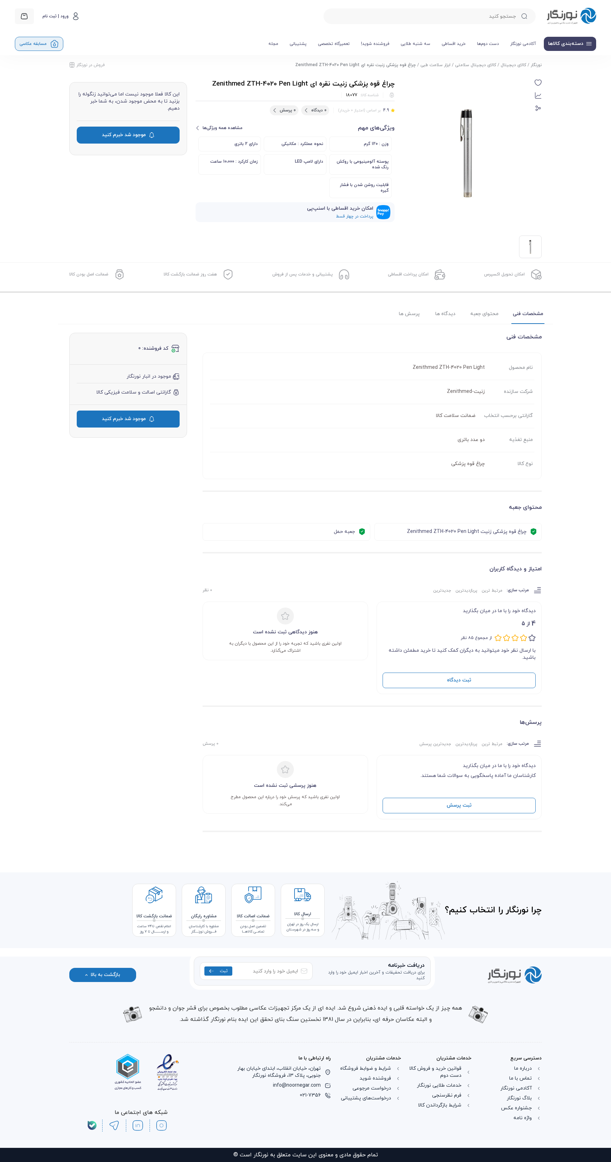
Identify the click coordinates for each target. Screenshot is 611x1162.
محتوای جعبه (484, 313)
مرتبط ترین (492, 590)
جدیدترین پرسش (435, 744)
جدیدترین (442, 590)
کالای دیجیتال (513, 65)
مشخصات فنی (528, 313)
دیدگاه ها (445, 313)
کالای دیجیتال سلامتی (475, 65)
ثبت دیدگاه (459, 680)
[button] (538, 82)
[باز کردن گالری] (467, 153)
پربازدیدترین (466, 590)
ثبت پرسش (459, 805)
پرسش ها (409, 313)
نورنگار (536, 65)
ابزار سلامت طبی (435, 65)
